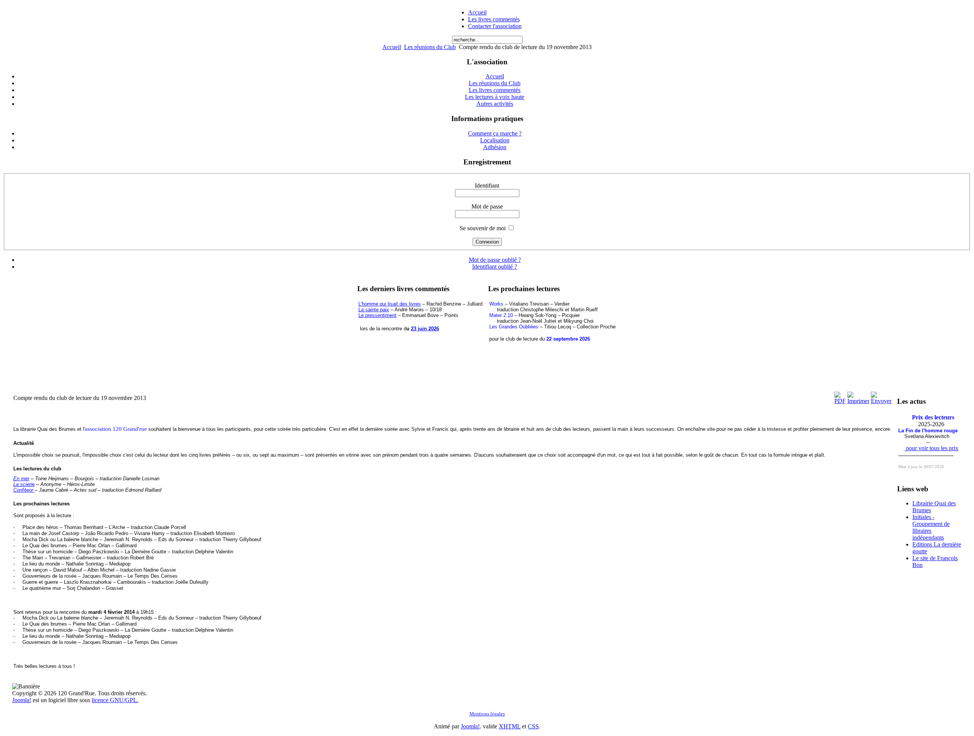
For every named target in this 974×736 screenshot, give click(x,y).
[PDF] (840, 401)
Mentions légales (487, 714)
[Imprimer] (858, 401)
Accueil (477, 12)
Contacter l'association (495, 26)
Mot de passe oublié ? (495, 259)
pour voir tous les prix (931, 448)
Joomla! (21, 700)
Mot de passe (487, 206)
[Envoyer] (881, 401)
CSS (533, 726)
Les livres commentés (494, 19)
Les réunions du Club (430, 47)
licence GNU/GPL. (115, 700)
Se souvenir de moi (483, 228)
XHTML (509, 726)
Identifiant (487, 185)
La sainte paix (373, 309)
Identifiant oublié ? (494, 266)
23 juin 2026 (425, 328)
